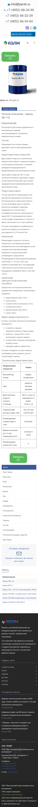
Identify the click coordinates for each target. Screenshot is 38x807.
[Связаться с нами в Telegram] (34, 28)
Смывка (6, 520)
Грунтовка (7, 477)
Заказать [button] (10, 55)
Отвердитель (8, 506)
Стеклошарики (8, 530)
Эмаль (5, 467)
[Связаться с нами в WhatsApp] (31, 28)
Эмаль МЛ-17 (8, 585)
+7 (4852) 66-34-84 (19, 21)
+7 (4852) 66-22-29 (19, 15)
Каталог (4, 670)
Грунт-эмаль (7, 472)
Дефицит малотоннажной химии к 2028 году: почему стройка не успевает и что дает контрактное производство (19, 701)
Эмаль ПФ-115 (8, 581)
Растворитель (8, 510)
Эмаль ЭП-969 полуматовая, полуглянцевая (20, 598)
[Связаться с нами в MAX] (28, 28)
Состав (5, 525)
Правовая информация (12, 794)
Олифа (5, 501)
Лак (4, 496)
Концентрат (7, 486)
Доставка (5, 677)
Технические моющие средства (15, 535)
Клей (5, 481)
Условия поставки (8, 667)
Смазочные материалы (12, 515)
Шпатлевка (7, 539)
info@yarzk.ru (20, 4)
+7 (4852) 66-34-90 (20, 9)
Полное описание (9, 109)
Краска (5, 491)
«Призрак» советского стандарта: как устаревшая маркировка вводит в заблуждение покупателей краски (16, 725)
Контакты (5, 681)
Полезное (5, 684)
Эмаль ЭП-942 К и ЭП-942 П (14, 602)
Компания (5, 674)
